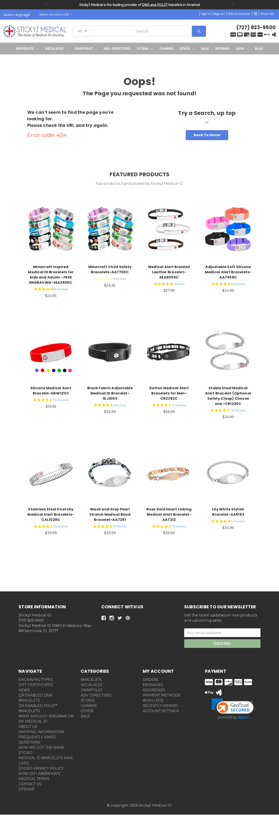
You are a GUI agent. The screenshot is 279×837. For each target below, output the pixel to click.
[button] (139, 62)
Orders (151, 680)
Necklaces (54, 48)
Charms (166, 48)
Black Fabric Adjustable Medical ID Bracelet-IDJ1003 (110, 393)
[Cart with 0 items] (255, 14)
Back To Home (207, 135)
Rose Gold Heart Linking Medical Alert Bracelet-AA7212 (169, 514)
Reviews (222, 48)
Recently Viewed (160, 706)
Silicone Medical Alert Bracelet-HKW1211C (51, 391)
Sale (205, 48)
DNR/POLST (84, 48)
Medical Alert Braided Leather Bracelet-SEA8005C (169, 272)
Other (185, 48)
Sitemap (27, 789)
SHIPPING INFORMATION (41, 732)
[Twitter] (119, 618)
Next (233, 4)
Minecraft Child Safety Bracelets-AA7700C (110, 269)
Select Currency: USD (54, 14)
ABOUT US (28, 727)
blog (259, 48)
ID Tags (143, 48)
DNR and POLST (155, 5)
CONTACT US (30, 784)
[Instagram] (111, 618)
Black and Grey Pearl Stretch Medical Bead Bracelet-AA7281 (110, 514)
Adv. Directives (117, 48)
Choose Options (53, 230)
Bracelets (25, 48)
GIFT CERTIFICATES (36, 685)
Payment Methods (161, 695)
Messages (153, 685)
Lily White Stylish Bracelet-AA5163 (228, 512)
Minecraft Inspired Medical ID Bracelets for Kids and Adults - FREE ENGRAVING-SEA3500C (50, 274)
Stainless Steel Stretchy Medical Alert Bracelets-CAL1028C (50, 514)
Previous (46, 4)
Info (240, 48)
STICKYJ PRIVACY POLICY (41, 768)
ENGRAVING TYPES (36, 680)
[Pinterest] (128, 618)
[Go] (199, 31)
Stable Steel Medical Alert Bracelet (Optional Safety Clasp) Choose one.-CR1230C (228, 396)
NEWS (24, 690)
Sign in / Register (213, 14)
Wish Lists (153, 700)
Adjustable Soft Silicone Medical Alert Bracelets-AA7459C (228, 272)
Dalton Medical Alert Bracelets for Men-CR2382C (169, 393)
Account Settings (161, 711)
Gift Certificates (239, 14)
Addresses (154, 690)
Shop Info (267, 14)
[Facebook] (103, 618)
